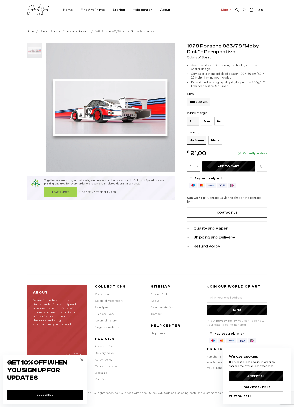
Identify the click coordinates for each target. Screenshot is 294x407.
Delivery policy (104, 353)
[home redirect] (38, 10)
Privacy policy (104, 346)
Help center (142, 10)
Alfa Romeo (214, 362)
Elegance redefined (108, 327)
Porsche (212, 356)
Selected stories (162, 307)
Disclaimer (101, 373)
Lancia (220, 368)
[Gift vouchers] (251, 10)
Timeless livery (104, 314)
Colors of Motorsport (76, 31)
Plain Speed (102, 307)
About (165, 10)
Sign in (226, 10)
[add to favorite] (262, 166)
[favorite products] (244, 10)
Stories (119, 10)
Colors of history (106, 320)
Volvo (210, 368)
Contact (156, 314)
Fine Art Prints (93, 10)
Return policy (103, 359)
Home (68, 10)
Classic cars (103, 294)
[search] (237, 10)
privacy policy (227, 320)
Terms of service (106, 366)
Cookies (100, 379)
